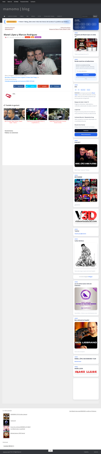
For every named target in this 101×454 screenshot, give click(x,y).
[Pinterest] (93, 24)
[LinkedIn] (82, 27)
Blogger (90, 276)
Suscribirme (86, 74)
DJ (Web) (16, 2)
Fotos (39, 16)
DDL (8, 37)
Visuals (88, 90)
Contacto (33, 2)
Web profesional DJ (86, 134)
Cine (27, 16)
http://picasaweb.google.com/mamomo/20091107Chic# (20, 81)
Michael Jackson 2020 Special (17, 433)
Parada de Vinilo (24, 2)
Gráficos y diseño (12, 16)
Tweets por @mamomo (80, 234)
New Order (83, 90)
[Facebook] (82, 24)
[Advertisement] (86, 388)
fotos (32, 37)
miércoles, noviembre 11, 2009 (17, 37)
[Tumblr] (77, 27)
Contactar (85, 130)
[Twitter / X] (77, 24)
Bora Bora (7, 77)
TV (78, 90)
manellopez (38, 37)
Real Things (34, 77)
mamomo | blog (16, 9)
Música (33, 16)
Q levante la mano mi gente (18, 77)
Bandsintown (78, 361)
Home (4, 2)
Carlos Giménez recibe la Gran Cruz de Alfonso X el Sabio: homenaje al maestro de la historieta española (44, 22)
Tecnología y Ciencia (49, 16)
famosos (27, 37)
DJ (75, 90)
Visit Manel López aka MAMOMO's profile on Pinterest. (82, 411)
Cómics (21, 16)
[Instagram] (88, 24)
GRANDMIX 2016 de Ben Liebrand (18, 414)
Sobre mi (10, 2)
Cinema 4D (13, 421)
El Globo (28, 77)
